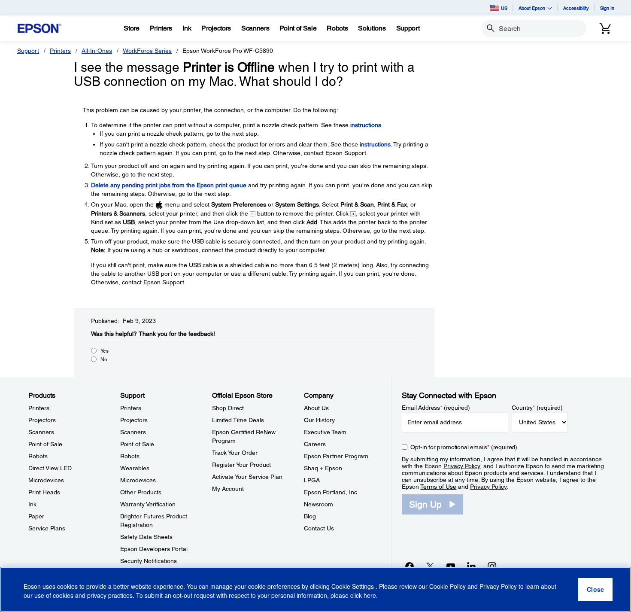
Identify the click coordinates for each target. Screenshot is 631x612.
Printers (60, 50)
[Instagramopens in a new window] (492, 566)
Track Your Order (235, 452)
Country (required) (537, 407)
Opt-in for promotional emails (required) (463, 447)
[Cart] (605, 28)
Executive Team (325, 432)
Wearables (134, 468)
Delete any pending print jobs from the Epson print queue (168, 185)
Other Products (140, 492)
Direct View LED (50, 468)
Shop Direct (228, 408)
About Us (316, 408)
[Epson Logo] (39, 28)
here (370, 595)
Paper (36, 516)
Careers (315, 444)
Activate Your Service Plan (247, 476)
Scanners (41, 432)
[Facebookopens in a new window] (409, 566)
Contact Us (319, 528)
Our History (319, 420)
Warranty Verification (148, 504)
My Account (228, 488)
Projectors (42, 420)
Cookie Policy (447, 586)
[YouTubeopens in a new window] (450, 566)
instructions (365, 125)
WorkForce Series (147, 50)
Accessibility (576, 8)
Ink (32, 504)
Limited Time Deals (238, 420)
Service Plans (46, 528)
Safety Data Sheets (146, 536)
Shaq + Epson (323, 468)
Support (28, 50)
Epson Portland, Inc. (331, 492)
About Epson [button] (532, 8)
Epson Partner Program (336, 456)
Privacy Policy (461, 466)
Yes (104, 351)
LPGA (312, 480)
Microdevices (46, 480)
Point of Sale (45, 444)
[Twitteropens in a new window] (430, 566)
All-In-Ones (97, 50)
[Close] (595, 589)
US (504, 8)
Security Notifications (148, 560)
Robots (38, 456)
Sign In (607, 8)
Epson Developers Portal (154, 548)
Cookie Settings (353, 586)
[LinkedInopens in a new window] (471, 566)
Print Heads (44, 492)
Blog (310, 516)
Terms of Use (438, 486)
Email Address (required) (436, 407)
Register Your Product (241, 464)
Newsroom (318, 504)
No (103, 359)
